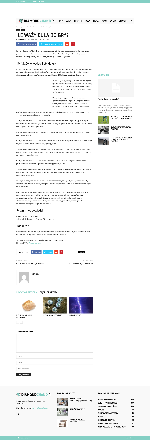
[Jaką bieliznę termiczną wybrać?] (103, 130)
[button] (131, 21)
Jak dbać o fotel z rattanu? (77, 421)
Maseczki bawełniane (107, 400)
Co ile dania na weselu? (108, 99)
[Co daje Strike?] (81, 305)
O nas (28, 1)
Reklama (34, 1)
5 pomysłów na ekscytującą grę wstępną (81, 400)
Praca (95, 21)
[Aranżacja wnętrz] (62, 412)
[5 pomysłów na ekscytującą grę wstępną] (62, 402)
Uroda (104, 21)
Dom (61, 21)
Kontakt (41, 1)
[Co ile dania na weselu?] (116, 88)
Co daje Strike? (75, 315)
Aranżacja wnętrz (77, 409)
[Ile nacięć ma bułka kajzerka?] (28, 305)
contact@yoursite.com (40, 408)
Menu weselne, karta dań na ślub (112, 427)
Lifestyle (78, 21)
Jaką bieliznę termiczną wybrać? (121, 128)
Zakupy (113, 21)
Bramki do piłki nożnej (107, 406)
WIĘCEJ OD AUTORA (48, 292)
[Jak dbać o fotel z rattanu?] (62, 423)
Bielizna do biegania (106, 420)
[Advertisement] (75, 11)
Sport (18, 30)
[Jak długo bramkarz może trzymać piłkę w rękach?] (103, 120)
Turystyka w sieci (35, 243)
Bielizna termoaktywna (108, 413)
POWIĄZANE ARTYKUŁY (26, 292)
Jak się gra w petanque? (52, 315)
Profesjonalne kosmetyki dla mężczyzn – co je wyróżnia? (121, 139)
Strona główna (20, 1)
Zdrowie (122, 21)
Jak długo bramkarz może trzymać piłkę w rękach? (121, 117)
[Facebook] (132, 1)
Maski (100, 417)
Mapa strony (130, 438)
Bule (23, 30)
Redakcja (23, 39)
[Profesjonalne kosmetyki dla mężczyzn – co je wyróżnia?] (103, 141)
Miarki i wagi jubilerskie (108, 423)
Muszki (101, 410)
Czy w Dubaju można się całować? (30, 264)
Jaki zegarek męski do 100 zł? (81, 264)
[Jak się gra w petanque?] (55, 305)
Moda (87, 21)
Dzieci (68, 21)
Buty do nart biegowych (108, 403)
